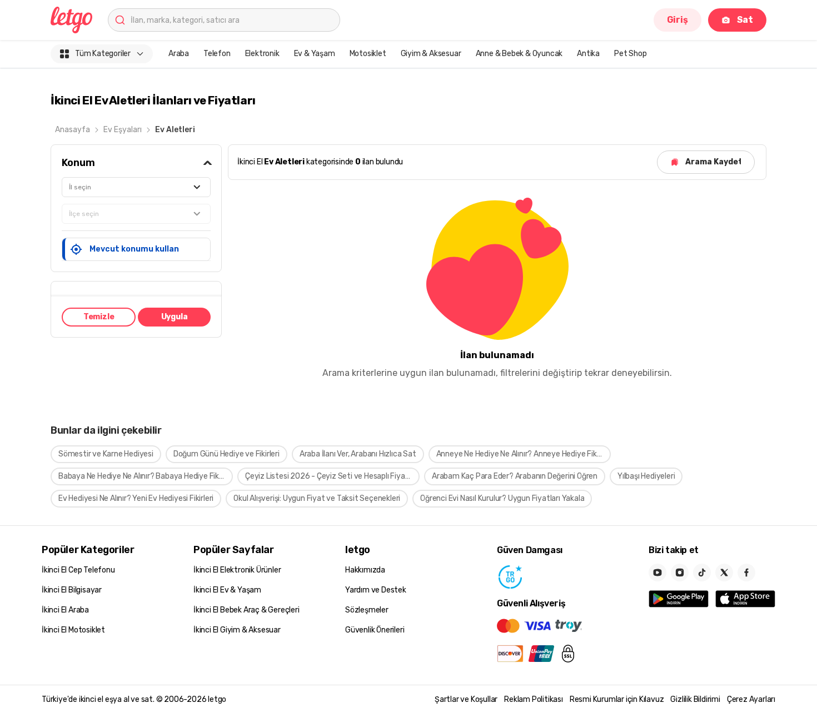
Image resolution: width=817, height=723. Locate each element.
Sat (745, 19)
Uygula (174, 317)
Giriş (677, 19)
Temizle (98, 317)
